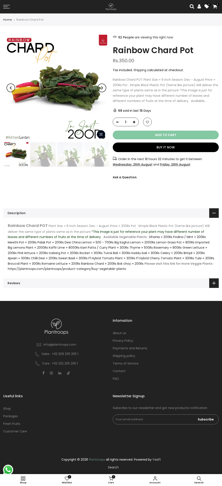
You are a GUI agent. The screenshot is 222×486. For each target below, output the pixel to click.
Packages (10, 416)
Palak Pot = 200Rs (51, 242)
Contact (119, 371)
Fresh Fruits (11, 424)
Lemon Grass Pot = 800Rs (175, 242)
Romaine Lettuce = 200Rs (61, 263)
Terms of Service (126, 363)
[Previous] (11, 88)
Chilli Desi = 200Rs (44, 258)
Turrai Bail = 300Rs (117, 253)
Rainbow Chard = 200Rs (98, 263)
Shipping (140, 70)
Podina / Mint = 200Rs (189, 237)
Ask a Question (125, 177)
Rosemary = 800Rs (168, 247)
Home (7, 20)
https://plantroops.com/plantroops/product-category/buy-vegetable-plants (67, 269)
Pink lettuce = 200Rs (33, 253)
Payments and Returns (130, 348)
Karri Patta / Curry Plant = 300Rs (104, 247)
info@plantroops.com (59, 344)
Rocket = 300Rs (91, 253)
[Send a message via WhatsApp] (8, 470)
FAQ (116, 378)
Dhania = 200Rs (160, 237)
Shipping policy (124, 356)
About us (119, 333)
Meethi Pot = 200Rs (22, 242)
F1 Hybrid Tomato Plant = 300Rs (111, 258)
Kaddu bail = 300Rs (145, 253)
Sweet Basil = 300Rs (73, 258)
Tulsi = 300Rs (204, 258)
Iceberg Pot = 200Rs (64, 253)
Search (113, 467)
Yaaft (156, 459)
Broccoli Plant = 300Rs (24, 263)
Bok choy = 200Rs (130, 263)
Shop (7, 408)
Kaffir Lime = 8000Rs (64, 247)
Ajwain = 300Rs (19, 258)
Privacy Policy (123, 340)
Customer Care (15, 431)
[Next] (102, 88)
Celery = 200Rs (171, 253)
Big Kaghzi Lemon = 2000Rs (134, 242)
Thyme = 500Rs (141, 247)
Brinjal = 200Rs (194, 253)
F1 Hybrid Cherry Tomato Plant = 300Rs (165, 258)
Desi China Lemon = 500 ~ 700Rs (89, 242)
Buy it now (166, 147)
